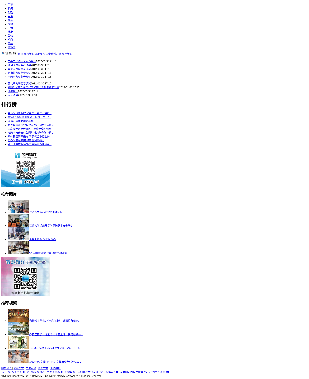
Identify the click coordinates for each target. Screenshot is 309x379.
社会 (10, 20)
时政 (10, 12)
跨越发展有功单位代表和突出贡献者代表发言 (33, 87)
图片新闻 (67, 54)
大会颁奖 (13, 95)
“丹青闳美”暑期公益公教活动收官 (48, 253)
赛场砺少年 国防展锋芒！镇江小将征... (30, 113)
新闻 (10, 8)
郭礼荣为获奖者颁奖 (19, 83)
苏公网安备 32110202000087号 (45, 372)
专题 (10, 24)
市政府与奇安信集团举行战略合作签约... (30, 132)
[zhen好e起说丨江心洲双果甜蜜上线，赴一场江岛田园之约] (18, 348)
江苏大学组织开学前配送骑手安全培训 (51, 225)
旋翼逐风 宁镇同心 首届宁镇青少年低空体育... (55, 361)
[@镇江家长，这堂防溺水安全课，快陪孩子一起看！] (18, 334)
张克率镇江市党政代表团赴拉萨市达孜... (30, 125)
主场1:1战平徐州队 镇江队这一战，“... (29, 117)
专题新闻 (29, 54)
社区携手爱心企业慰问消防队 (46, 212)
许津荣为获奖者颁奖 (19, 65)
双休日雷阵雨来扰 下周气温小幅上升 (29, 136)
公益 (10, 43)
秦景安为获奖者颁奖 (19, 69)
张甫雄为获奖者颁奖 (19, 73)
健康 (10, 31)
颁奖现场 (13, 91)
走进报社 (55, 368)
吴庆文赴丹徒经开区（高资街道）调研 (30, 128)
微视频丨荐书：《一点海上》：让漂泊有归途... (54, 320)
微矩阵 (11, 47)
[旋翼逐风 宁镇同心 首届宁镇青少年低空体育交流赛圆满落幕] (18, 361)
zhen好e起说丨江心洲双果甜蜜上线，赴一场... (55, 348)
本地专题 (40, 54)
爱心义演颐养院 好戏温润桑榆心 (26, 140)
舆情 (10, 35)
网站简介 (6, 368)
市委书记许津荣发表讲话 (22, 61)
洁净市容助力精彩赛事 (20, 121)
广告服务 (31, 368)
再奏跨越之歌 (53, 54)
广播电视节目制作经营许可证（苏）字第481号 (91, 372)
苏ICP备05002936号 (13, 372)
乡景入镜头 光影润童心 (42, 239)
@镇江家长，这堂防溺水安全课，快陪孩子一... (56, 334)
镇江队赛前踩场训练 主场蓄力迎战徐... (30, 144)
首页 (10, 4)
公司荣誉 (19, 368)
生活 (10, 28)
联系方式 (43, 368)
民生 (10, 16)
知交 (10, 39)
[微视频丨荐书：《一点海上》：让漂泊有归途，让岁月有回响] (18, 320)
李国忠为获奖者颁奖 (19, 76)
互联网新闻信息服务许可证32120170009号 (144, 372)
